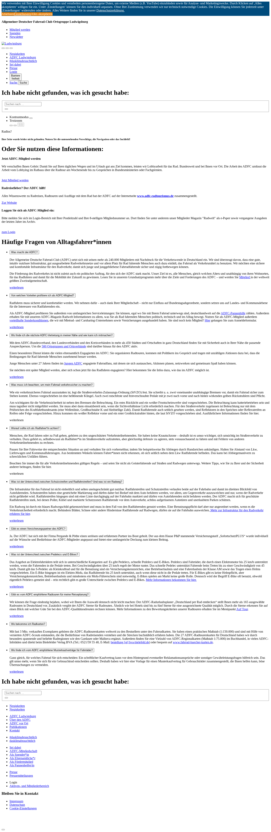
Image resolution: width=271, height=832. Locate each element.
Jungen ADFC (73, 363)
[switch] (31, 118)
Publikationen (18, 727)
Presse (13, 68)
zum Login (8, 232)
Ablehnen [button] (8, 14)
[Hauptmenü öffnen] (11, 48)
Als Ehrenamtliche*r (22, 758)
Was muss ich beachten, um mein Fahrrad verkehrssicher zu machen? (51, 384)
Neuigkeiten (17, 53)
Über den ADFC (20, 719)
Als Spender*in (19, 754)
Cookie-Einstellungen (23, 808)
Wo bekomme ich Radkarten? (28, 624)
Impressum (16, 801)
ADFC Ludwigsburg (23, 57)
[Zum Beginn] (3, 829)
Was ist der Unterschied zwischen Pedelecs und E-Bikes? (44, 554)
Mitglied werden (20, 29)
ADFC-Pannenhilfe (233, 313)
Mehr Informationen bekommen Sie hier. (171, 579)
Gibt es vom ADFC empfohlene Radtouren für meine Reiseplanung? (49, 594)
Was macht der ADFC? (24, 252)
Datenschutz (17, 804)
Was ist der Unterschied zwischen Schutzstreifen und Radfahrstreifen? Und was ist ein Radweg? (66, 481)
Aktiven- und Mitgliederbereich (29, 786)
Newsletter (16, 36)
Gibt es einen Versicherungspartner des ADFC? (38, 528)
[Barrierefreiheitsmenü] (3, 48)
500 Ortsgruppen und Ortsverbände (64, 346)
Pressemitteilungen (21, 775)
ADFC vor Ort (19, 723)
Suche (14, 82)
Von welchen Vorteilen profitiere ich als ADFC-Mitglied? (42, 295)
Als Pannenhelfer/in (22, 765)
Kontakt (15, 730)
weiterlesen (17, 287)
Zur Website (9, 202)
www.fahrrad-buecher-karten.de (193, 642)
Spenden (15, 33)
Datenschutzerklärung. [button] (110, 10)
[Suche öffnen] (7, 48)
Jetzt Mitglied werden (15, 180)
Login (13, 71)
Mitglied (245, 277)
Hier (207, 320)
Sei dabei (15, 64)
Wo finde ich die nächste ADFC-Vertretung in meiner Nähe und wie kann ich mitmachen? (61, 335)
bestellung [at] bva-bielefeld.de (130, 642)
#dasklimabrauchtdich (23, 61)
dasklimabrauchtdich (22, 740)
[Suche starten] (6, 109)
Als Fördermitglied (21, 761)
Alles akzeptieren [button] (42, 14)
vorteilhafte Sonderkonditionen (29, 320)
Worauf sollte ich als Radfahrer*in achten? (35, 428)
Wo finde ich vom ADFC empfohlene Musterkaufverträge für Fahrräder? (52, 650)
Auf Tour (242, 609)
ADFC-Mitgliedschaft (23, 751)
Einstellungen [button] (22, 14)
